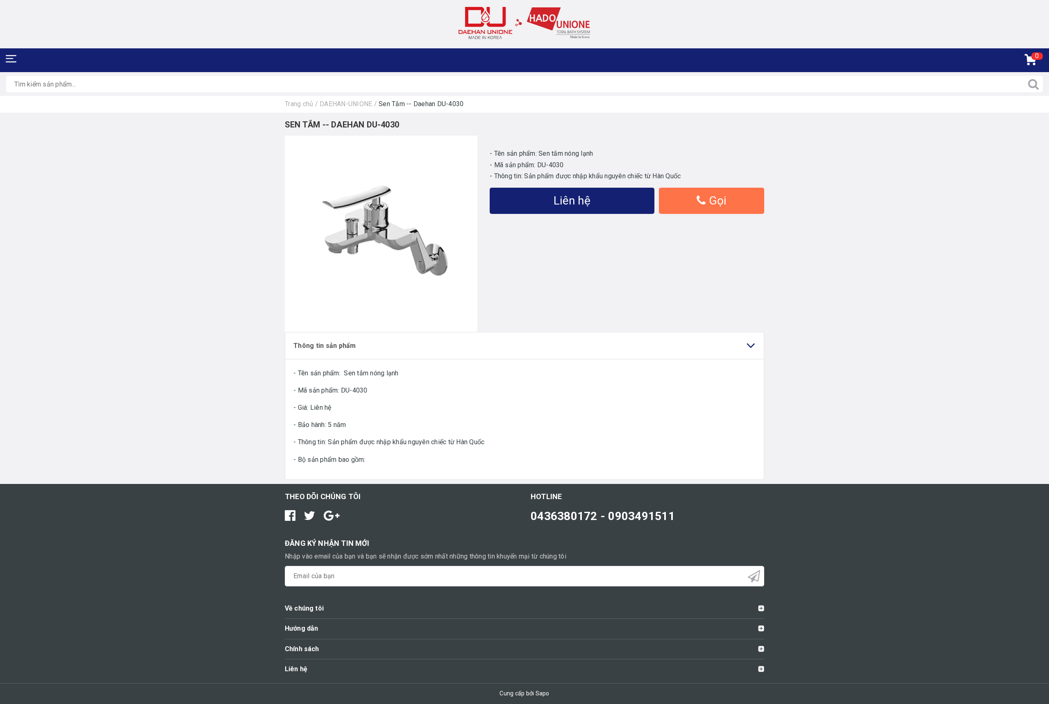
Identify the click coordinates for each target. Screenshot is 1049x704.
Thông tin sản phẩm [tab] (324, 346)
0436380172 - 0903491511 (603, 516)
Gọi (716, 200)
